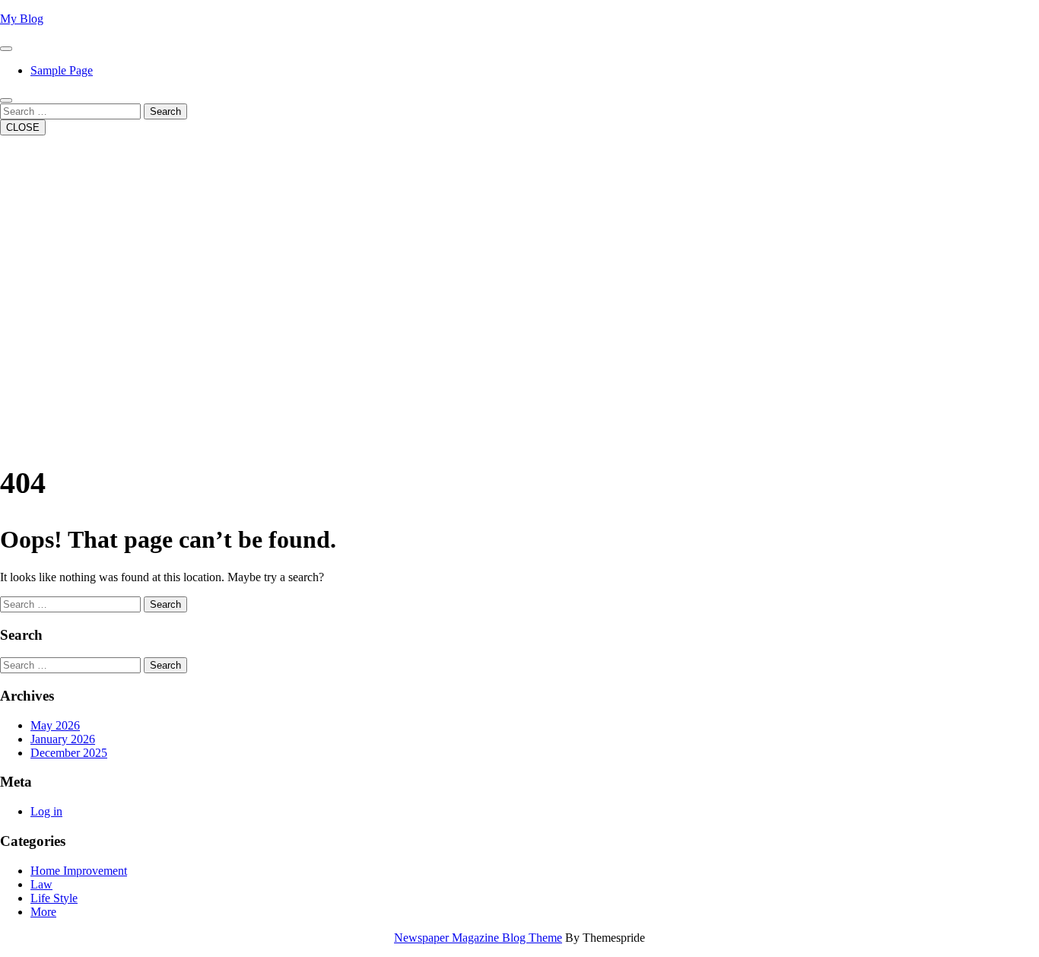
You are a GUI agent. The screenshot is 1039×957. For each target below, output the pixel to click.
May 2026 (55, 725)
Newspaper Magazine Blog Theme (478, 937)
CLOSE (23, 127)
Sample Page (61, 70)
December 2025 (68, 752)
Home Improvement (78, 870)
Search (165, 111)
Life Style (54, 898)
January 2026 (62, 739)
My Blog (21, 18)
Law (41, 884)
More (43, 911)
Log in (46, 811)
